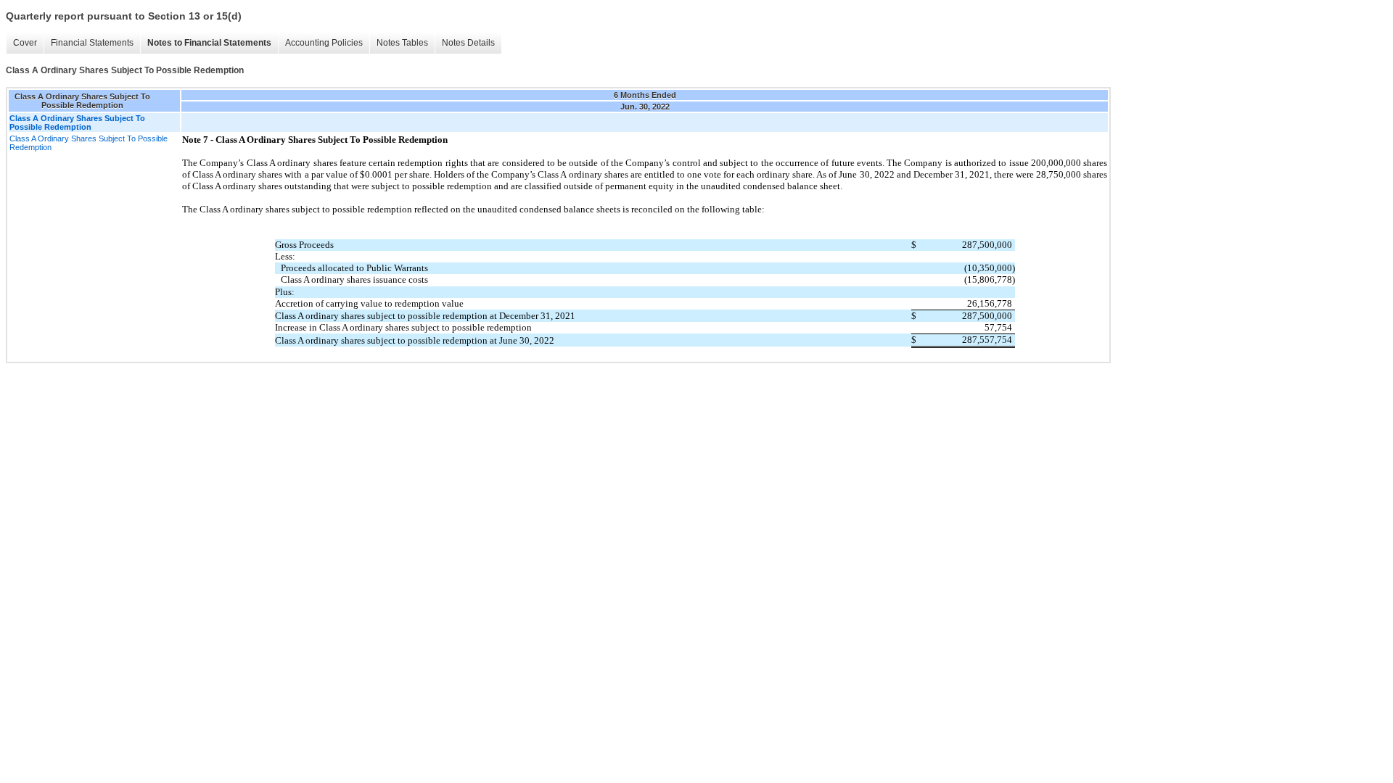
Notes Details (468, 43)
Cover (25, 43)
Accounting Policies (324, 43)
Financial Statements (92, 43)
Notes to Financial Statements (209, 43)
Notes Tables (402, 43)
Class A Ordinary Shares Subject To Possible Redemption (88, 143)
